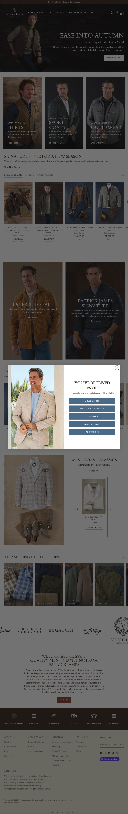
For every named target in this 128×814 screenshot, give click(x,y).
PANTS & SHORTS (92, 424)
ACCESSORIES (92, 432)
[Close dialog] (117, 368)
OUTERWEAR (92, 416)
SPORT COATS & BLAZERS (92, 408)
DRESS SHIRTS (92, 401)
